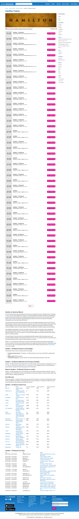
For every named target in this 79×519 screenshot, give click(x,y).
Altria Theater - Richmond (19, 425)
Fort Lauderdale (8, 408)
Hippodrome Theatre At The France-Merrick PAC (20, 428)
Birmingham (7, 397)
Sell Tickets (74, 4)
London (7, 403)
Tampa (6, 405)
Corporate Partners (32, 498)
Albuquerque (8, 447)
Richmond (7, 424)
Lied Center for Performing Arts (19, 431)
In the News (31, 504)
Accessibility (42, 502)
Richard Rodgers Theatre (45, 456)
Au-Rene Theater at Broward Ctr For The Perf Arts (20, 409)
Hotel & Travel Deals (32, 503)
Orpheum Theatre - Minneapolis (20, 434)
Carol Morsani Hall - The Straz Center (20, 406)
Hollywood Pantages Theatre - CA (20, 445)
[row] (30, 33)
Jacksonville (8, 413)
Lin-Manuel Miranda (9, 315)
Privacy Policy (43, 500)
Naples (6, 412)
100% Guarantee (20, 502)
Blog (29, 506)
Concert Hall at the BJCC (45, 459)
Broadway (33, 337)
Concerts (47, 4)
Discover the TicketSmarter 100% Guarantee (39, 1)
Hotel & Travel (65, 4)
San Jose (7, 441)
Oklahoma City (8, 391)
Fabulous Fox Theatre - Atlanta (46, 458)
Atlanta (6, 394)
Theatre (58, 4)
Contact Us (19, 498)
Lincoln (6, 431)
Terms (41, 498)
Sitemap (42, 503)
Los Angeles (8, 444)
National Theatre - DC (20, 418)
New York (7, 388)
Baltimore (7, 427)
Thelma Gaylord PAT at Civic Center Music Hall (26, 365)
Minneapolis (8, 433)
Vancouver (7, 436)
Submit (54, 508)
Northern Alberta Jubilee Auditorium (20, 439)
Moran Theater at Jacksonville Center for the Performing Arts (20, 415)
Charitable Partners (32, 500)
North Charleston (9, 420)
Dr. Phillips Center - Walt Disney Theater (20, 401)
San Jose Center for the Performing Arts (20, 442)
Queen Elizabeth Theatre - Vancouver (20, 437)
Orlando (7, 400)
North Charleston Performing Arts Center (19, 421)
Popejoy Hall (18, 447)
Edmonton (7, 439)
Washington (7, 418)
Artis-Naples (18, 412)
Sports (53, 4)
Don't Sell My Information (45, 501)
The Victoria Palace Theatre (46, 463)
